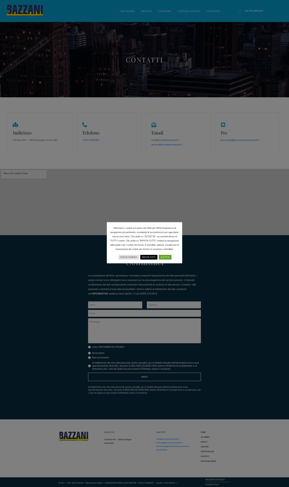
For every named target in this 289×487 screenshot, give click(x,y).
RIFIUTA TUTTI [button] (149, 257)
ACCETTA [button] (165, 257)
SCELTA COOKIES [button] (128, 257)
